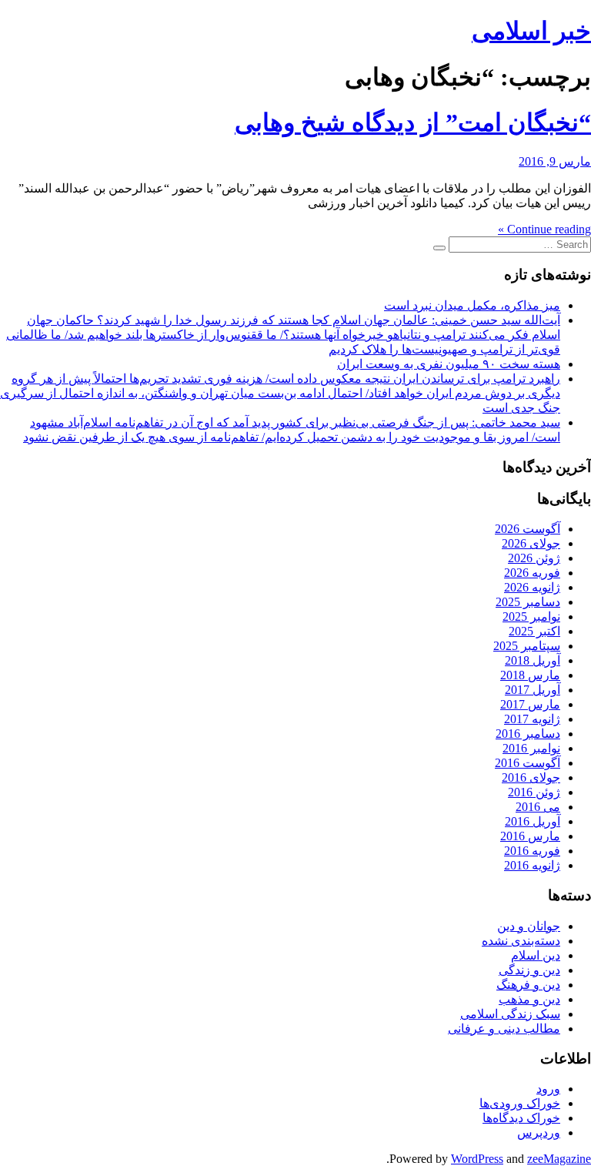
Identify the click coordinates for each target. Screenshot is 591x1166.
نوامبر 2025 (531, 616)
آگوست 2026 (527, 528)
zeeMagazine (559, 1158)
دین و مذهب (529, 999)
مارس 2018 (530, 675)
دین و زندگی (529, 970)
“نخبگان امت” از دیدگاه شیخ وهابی (413, 122)
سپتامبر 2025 (526, 645)
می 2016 (538, 806)
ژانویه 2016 (532, 865)
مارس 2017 (530, 704)
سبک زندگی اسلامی (510, 1013)
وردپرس (538, 1132)
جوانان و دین (528, 926)
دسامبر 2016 (528, 733)
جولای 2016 (531, 777)
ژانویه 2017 (532, 718)
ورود (548, 1088)
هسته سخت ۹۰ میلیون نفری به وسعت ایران (448, 363)
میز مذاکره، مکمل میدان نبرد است (472, 305)
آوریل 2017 (532, 689)
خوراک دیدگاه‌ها (521, 1117)
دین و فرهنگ (528, 984)
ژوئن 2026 (534, 558)
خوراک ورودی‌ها (519, 1103)
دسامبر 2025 (528, 601)
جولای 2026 (531, 543)
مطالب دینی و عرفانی (504, 1028)
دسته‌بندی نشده (521, 940)
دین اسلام (535, 955)
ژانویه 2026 (532, 587)
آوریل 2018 (532, 660)
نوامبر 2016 (531, 748)
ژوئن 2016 (534, 792)
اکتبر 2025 (534, 631)
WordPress (477, 1158)
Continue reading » (544, 229)
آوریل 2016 (532, 821)
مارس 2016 (530, 836)
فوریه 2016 (532, 850)
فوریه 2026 (532, 572)
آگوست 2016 (527, 762)
